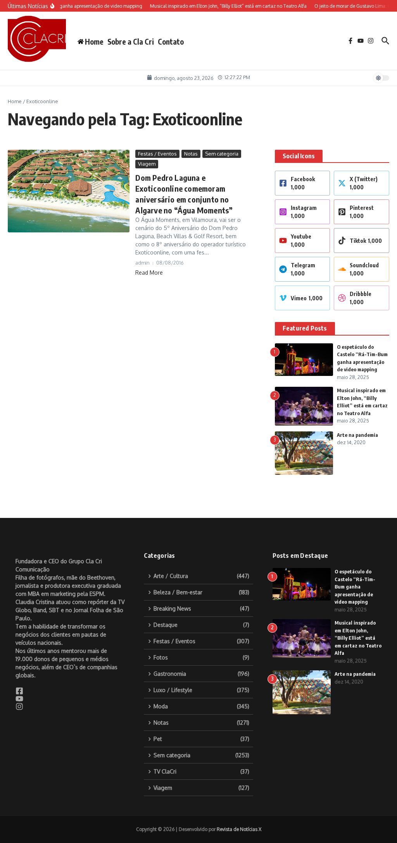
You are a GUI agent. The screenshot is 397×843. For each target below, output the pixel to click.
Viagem (146, 164)
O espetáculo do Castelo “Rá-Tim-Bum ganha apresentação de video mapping (355, 586)
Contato (171, 41)
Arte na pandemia (357, 435)
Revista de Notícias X (239, 829)
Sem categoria (221, 154)
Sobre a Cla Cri (130, 41)
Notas (191, 154)
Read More (149, 272)
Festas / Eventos (157, 154)
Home (15, 101)
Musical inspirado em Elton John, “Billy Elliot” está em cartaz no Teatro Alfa (358, 638)
